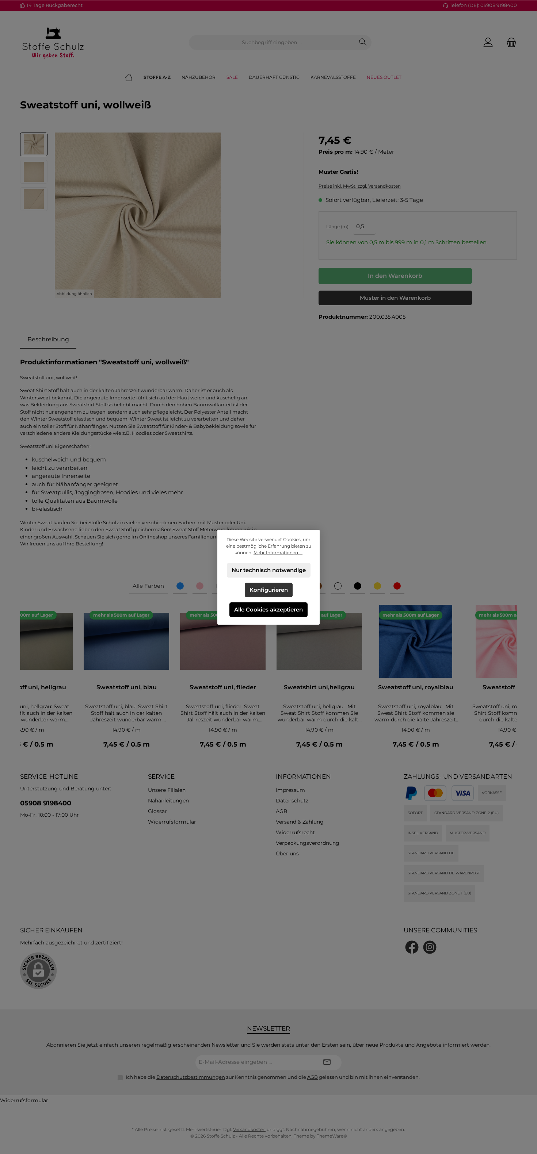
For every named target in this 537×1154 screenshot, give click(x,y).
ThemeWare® (332, 1136)
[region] (162, 215)
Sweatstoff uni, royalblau (415, 687)
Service (161, 776)
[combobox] (272, 42)
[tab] (48, 339)
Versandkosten (249, 1129)
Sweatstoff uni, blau (126, 687)
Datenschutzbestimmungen (190, 1077)
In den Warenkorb (395, 275)
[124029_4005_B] (138, 215)
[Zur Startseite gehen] (53, 42)
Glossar (157, 811)
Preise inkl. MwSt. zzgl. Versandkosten (360, 186)
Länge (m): (338, 226)
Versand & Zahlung (300, 821)
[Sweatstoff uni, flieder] (223, 641)
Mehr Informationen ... (278, 552)
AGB (281, 811)
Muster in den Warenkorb (395, 297)
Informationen (303, 776)
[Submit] (327, 1062)
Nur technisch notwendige (269, 570)
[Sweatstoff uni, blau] (126, 641)
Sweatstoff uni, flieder (223, 687)
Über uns (287, 853)
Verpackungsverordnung (307, 843)
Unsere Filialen (167, 790)
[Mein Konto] (488, 42)
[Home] (134, 77)
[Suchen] (363, 42)
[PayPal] (412, 793)
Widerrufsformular (172, 821)
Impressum (290, 790)
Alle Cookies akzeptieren (268, 609)
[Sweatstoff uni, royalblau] (415, 641)
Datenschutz (292, 800)
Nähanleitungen (168, 800)
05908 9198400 (45, 803)
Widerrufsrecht (295, 832)
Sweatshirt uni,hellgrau (319, 687)
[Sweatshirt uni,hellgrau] (319, 641)
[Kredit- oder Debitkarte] (449, 793)
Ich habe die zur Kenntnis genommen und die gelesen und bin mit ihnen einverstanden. (273, 1077)
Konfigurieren (269, 589)
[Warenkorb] (509, 42)
